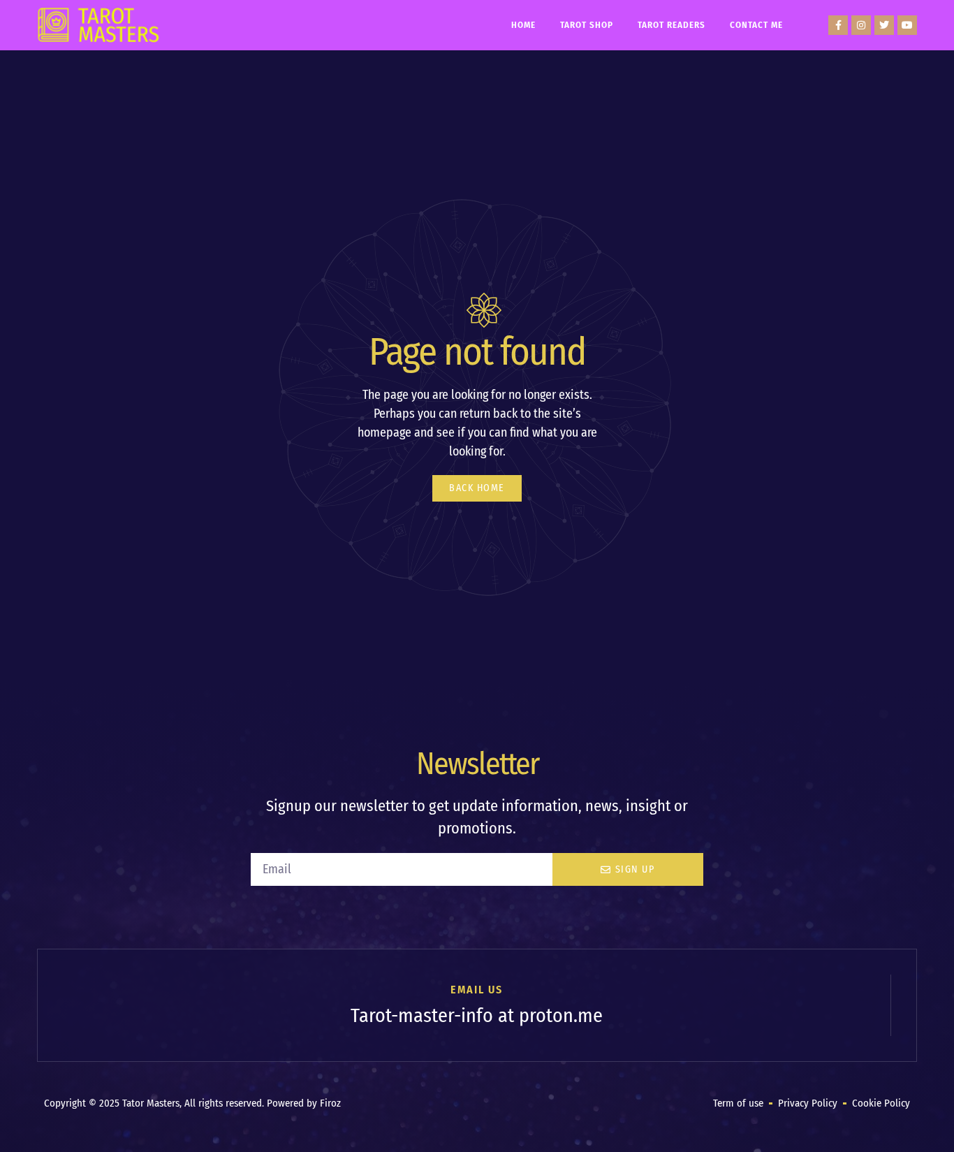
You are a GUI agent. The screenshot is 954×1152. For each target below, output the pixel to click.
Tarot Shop (586, 25)
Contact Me (756, 25)
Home (523, 25)
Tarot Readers (671, 25)
